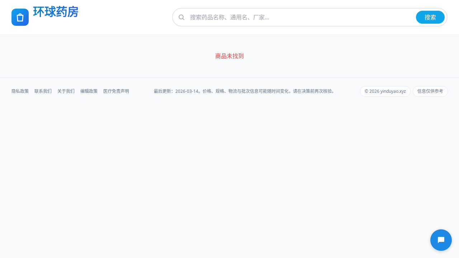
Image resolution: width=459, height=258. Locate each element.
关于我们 (66, 91)
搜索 (430, 17)
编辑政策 (89, 91)
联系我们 (43, 91)
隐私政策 (20, 91)
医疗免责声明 (116, 91)
